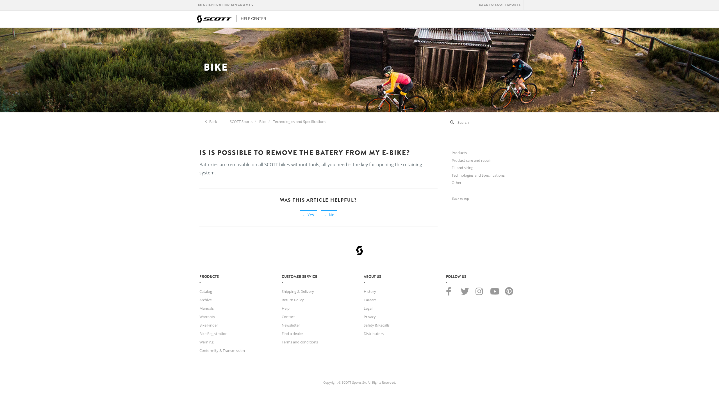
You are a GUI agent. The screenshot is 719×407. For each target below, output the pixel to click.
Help (286, 308)
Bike (262, 121)
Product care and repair (471, 160)
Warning (206, 342)
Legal (368, 308)
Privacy (370, 316)
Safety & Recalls (377, 325)
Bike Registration (213, 333)
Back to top (460, 198)
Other (456, 182)
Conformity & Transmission (222, 350)
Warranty (207, 316)
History (370, 291)
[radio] (308, 214)
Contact (288, 316)
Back (212, 121)
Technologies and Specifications (299, 121)
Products (459, 152)
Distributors (374, 333)
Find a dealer (292, 333)
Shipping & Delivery (298, 291)
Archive (205, 299)
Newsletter (291, 325)
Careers (370, 299)
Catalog (205, 291)
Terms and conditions (300, 342)
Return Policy (293, 299)
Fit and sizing (462, 167)
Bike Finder (208, 325)
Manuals (206, 308)
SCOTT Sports (241, 121)
